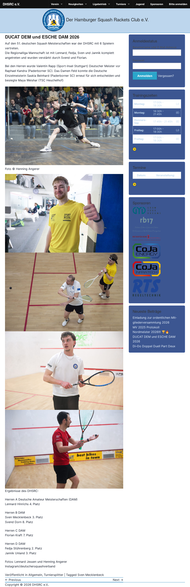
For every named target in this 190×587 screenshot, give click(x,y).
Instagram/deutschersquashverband (30, 566)
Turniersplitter (53, 575)
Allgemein (35, 575)
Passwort (138, 60)
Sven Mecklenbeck (91, 575)
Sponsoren (156, 4)
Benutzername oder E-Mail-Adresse (154, 47)
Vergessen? (166, 76)
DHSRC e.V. (11, 4)
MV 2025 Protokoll (146, 327)
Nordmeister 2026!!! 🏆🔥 (151, 332)
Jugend (140, 4)
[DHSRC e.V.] (53, 19)
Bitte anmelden (178, 4)
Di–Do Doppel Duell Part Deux (154, 346)
